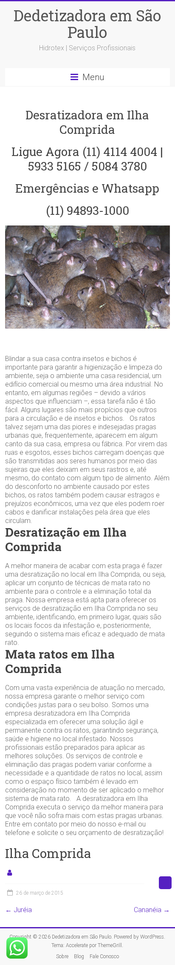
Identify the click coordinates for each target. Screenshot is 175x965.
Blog (79, 956)
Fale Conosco (104, 956)
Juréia (18, 910)
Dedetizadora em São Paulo (87, 23)
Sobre (62, 956)
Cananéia (152, 910)
